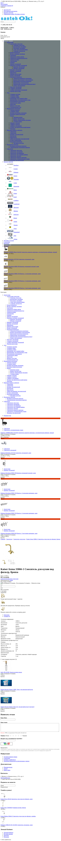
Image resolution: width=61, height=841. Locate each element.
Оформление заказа (9, 14)
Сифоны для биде (15, 124)
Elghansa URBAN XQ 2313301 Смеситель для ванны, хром (17, 825)
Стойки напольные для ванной (18, 90)
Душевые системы (15, 94)
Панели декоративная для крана (22, 120)
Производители (8, 767)
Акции (6, 768)
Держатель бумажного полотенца (22, 78)
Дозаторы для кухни (18, 45)
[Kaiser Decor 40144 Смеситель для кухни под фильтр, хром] (3, 797)
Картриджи (13, 136)
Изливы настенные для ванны (18, 113)
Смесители (10, 149)
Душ (8, 92)
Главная (3, 539)
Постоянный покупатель (10, 11)
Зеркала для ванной (15, 64)
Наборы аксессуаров (15, 74)
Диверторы (13, 133)
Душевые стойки (14, 97)
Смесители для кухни (16, 150)
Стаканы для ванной (15, 88)
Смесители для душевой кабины (19, 154)
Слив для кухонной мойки (20, 49)
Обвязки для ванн (15, 123)
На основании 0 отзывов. (23, 583)
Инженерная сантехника (13, 108)
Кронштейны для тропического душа (20, 100)
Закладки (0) (7, 9)
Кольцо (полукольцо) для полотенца (23, 79)
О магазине (7, 758)
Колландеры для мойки (19, 46)
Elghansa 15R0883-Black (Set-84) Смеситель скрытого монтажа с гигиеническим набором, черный (30, 252)
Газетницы (13, 55)
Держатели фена (14, 59)
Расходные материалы (16, 141)
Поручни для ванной (16, 87)
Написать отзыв (36, 583)
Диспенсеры (13, 61)
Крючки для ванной (15, 71)
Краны (12, 115)
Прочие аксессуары (15, 91)
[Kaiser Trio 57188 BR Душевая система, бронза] (3, 806)
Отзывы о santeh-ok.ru (10, 759)
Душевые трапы (14, 111)
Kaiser (11, 580)
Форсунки (13, 104)
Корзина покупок (8, 12)
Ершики (12, 62)
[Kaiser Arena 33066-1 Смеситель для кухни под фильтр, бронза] (10, 557)
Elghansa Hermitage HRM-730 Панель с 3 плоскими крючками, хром (22, 273)
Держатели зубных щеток (17, 56)
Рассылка (6, 837)
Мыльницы (13, 72)
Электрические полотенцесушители (20, 147)
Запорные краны (17, 117)
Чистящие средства (18, 143)
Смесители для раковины (17, 153)
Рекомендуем (7, 415)
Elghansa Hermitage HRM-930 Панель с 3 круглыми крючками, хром (22, 288)
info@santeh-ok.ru (5, 778)
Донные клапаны (15, 110)
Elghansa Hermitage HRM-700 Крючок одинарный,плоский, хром (21, 266)
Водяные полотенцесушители (18, 146)
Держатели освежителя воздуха (18, 58)
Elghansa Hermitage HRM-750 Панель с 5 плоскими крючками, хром (22, 281)
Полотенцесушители (12, 144)
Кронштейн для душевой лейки (18, 98)
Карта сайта (7, 770)
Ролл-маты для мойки (19, 48)
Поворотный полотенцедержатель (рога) (24, 84)
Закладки (6, 835)
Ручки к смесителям (15, 140)
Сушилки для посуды (19, 51)
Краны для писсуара (18, 118)
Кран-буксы (13, 137)
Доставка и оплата (20, 14)
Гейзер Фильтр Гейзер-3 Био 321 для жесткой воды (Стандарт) (17, 706)
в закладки (3, 591)
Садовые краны (17, 121)
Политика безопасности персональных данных (16, 761)
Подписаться (4, 787)
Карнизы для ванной (19, 67)
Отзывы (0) (7, 616)
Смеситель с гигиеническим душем (19, 159)
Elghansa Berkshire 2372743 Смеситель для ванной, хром (19, 259)
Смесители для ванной (16, 151)
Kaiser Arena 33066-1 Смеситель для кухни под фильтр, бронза (43, 539)
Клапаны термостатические (17, 114)
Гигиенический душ (15, 107)
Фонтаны (12, 128)
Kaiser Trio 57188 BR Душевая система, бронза (13, 807)
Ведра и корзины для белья (17, 54)
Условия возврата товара (10, 756)
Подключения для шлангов (17, 101)
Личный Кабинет (8, 832)
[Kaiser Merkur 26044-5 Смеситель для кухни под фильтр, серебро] (3, 815)
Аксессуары (10, 42)
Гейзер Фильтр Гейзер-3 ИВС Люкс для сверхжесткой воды (17, 689)
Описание (6, 615)
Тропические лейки (15, 102)
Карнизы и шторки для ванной (18, 65)
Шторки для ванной (18, 68)
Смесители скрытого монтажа (18, 157)
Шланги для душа (15, 105)
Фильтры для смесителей (17, 160)
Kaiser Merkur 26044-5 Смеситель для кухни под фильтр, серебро (18, 816)
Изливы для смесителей (16, 134)
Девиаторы (13, 131)
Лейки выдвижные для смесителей (19, 138)
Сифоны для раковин (16, 126)
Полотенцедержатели (16, 77)
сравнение (3, 592)
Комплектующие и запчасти (14, 130)
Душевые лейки (14, 95)
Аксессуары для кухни (16, 44)
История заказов (8, 834)
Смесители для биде (15, 156)
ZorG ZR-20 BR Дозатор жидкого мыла (11, 672)
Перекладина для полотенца (21, 82)
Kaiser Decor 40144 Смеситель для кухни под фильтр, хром (16, 799)
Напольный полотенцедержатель (22, 81)
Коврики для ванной (15, 69)
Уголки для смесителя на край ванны (20, 127)
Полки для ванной (15, 75)
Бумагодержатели (15, 52)
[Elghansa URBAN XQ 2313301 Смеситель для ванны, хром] (3, 823)
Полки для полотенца (19, 85)
